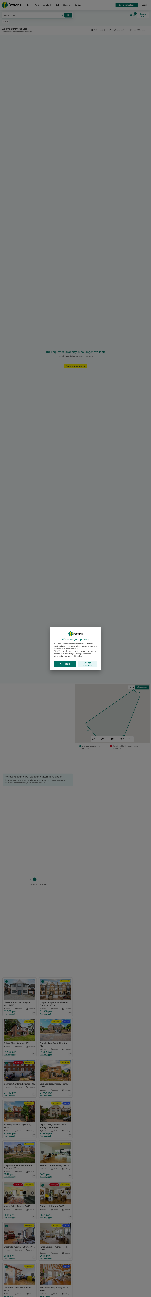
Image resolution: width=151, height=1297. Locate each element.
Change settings (87, 663)
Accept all (65, 663)
